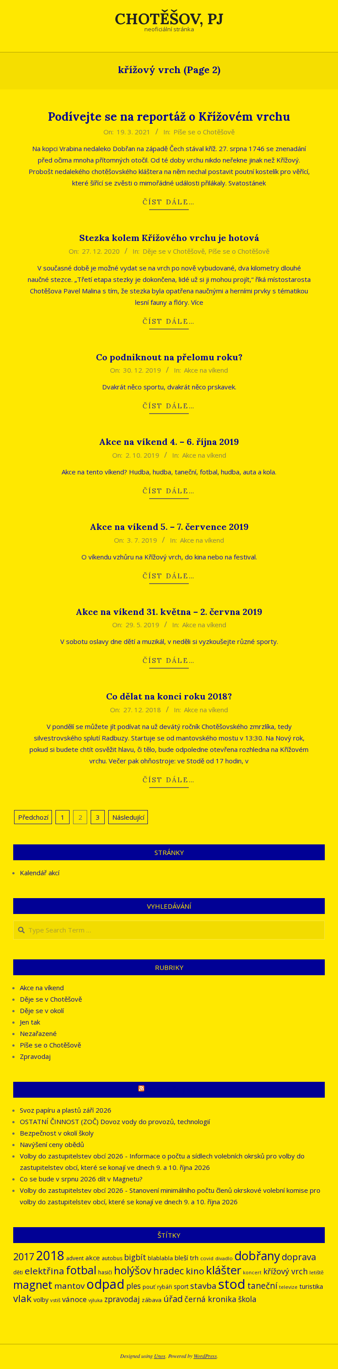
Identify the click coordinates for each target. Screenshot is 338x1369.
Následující (128, 817)
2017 (23, 1256)
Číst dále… (169, 202)
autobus (112, 1258)
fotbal (81, 1270)
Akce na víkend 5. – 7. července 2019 (169, 526)
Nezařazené (38, 1033)
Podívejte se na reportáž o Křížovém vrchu (169, 116)
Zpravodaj (35, 1056)
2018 (50, 1255)
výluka (95, 1300)
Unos (159, 1355)
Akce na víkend (206, 370)
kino (195, 1271)
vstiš (55, 1300)
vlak (22, 1298)
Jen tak (30, 1022)
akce (92, 1257)
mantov (69, 1285)
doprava (299, 1257)
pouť (149, 1287)
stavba (203, 1285)
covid (206, 1258)
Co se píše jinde (173, 1089)
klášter (223, 1270)
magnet (32, 1284)
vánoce (74, 1299)
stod (232, 1284)
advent (75, 1258)
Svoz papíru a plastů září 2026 (65, 1110)
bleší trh (186, 1257)
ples (133, 1286)
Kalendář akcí (39, 872)
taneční (262, 1285)
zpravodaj (122, 1299)
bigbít (135, 1257)
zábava (152, 1300)
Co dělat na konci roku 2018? (169, 696)
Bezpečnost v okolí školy (57, 1132)
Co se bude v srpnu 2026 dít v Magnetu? (81, 1178)
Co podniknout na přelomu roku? (169, 357)
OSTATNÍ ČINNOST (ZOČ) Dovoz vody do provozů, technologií (115, 1121)
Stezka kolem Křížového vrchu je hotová (169, 237)
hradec (168, 1270)
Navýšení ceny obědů (52, 1144)
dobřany (257, 1255)
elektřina (44, 1271)
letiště (316, 1272)
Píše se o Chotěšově (204, 131)
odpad (105, 1283)
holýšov (132, 1270)
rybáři (164, 1287)
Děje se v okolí (42, 1010)
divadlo (224, 1258)
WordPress (205, 1355)
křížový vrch (285, 1271)
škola (247, 1299)
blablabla (160, 1258)
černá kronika (210, 1299)
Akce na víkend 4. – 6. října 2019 (169, 441)
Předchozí (33, 817)
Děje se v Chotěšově (174, 251)
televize (288, 1287)
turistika (311, 1286)
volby (40, 1299)
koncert (252, 1272)
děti (18, 1272)
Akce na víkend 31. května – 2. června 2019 (169, 611)
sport (181, 1286)
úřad (173, 1299)
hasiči (105, 1272)
